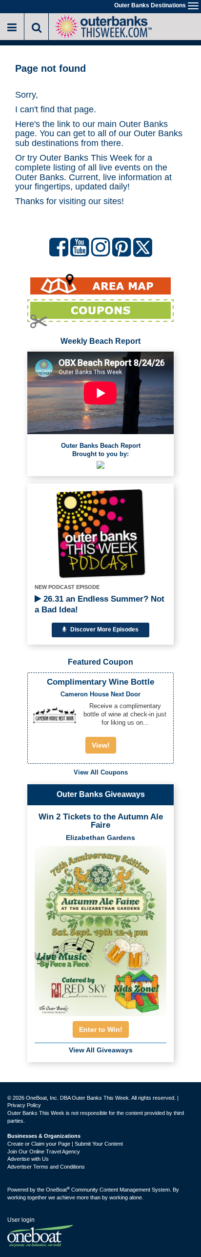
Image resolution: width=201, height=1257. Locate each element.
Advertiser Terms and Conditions (46, 1167)
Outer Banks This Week (86, 158)
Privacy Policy (24, 1105)
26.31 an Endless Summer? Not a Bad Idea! (99, 604)
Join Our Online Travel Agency (43, 1151)
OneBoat (58, 1190)
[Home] (103, 25)
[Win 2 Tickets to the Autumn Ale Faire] (100, 928)
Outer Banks (143, 124)
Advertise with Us (28, 1159)
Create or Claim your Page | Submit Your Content (65, 1144)
